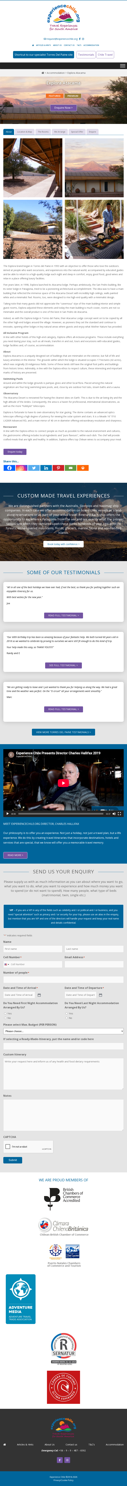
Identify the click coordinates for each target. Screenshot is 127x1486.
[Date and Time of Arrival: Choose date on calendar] (39, 994)
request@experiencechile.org (62, 38)
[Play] (7, 813)
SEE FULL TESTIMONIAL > (63, 665)
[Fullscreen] (119, 813)
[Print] (83, 468)
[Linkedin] (46, 468)
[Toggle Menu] (122, 65)
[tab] (8, 132)
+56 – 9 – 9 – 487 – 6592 (72, 1450)
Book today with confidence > (63, 544)
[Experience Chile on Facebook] (60, 1460)
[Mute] (114, 813)
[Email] (70, 468)
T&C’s (79, 45)
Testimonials (86, 54)
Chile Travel (105, 54)
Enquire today (15, 451)
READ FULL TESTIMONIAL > (63, 615)
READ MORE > (15, 855)
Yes (9, 1013)
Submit (13, 1160)
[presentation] (28, 1146)
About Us (57, 45)
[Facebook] (9, 468)
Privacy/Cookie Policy (63, 1480)
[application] (63, 783)
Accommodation (91, 45)
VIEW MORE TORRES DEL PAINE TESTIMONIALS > (63, 732)
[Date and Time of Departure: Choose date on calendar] (100, 994)
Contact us (69, 45)
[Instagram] (21, 468)
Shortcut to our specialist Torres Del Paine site (44, 54)
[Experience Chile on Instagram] (67, 1460)
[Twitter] (34, 468)
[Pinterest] (58, 468)
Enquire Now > (63, 108)
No (9, 1017)
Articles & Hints (43, 45)
